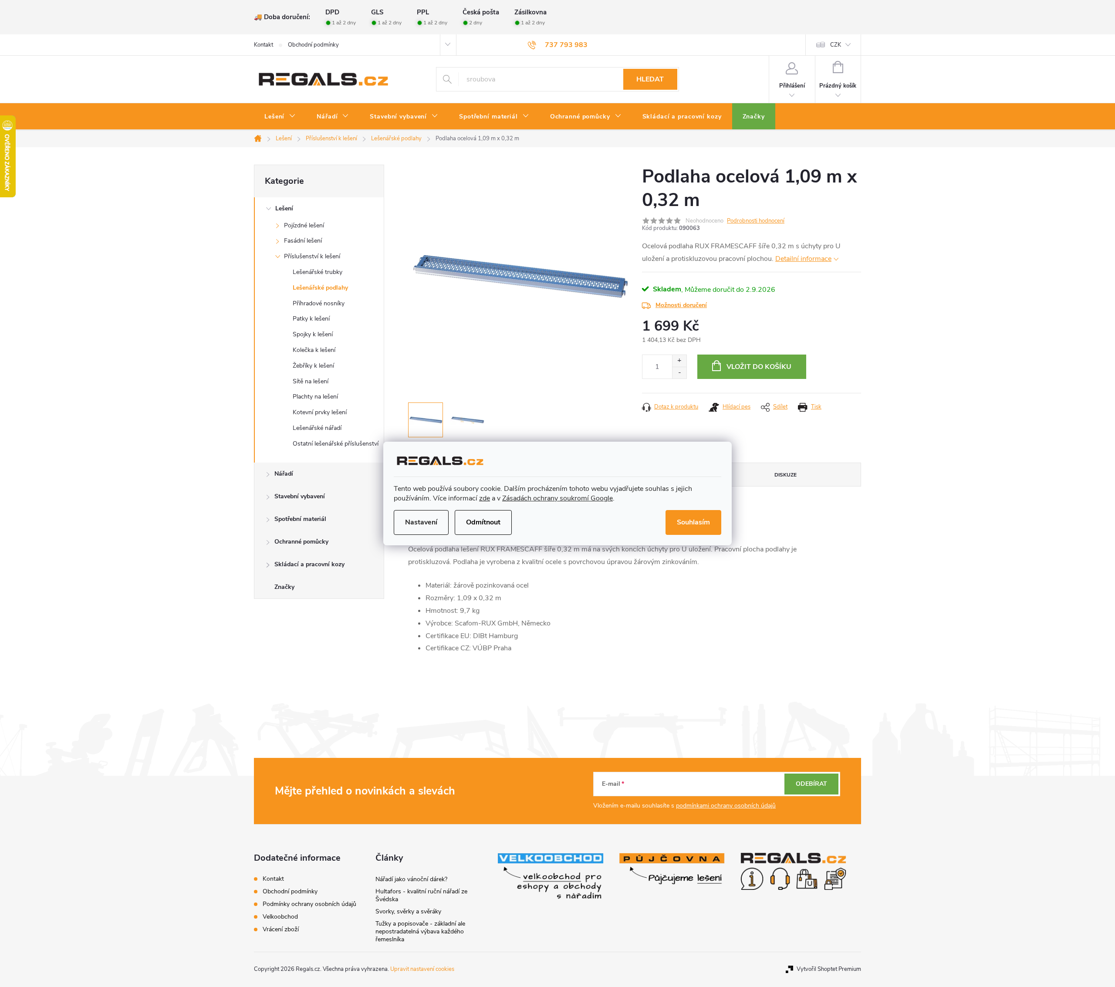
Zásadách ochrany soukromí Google (557, 498)
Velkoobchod (280, 917)
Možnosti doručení (681, 305)
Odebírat (811, 784)
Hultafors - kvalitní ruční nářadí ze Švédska (421, 895)
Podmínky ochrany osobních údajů (309, 904)
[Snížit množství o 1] (679, 373)
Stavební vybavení (299, 496)
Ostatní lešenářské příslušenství (335, 443)
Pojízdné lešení (304, 225)
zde (484, 498)
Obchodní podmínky (313, 45)
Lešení (284, 208)
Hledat (650, 79)
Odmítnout (483, 522)
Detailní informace (803, 259)
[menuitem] (280, 116)
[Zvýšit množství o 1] (679, 361)
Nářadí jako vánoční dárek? (411, 879)
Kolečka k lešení (314, 350)
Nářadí (283, 474)
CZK (835, 45)
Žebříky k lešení (313, 366)
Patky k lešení (311, 318)
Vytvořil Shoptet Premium (829, 969)
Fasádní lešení (303, 241)
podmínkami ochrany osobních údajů (726, 805)
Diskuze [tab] (785, 474)
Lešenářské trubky (317, 272)
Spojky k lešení (313, 334)
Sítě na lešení (310, 381)
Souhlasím (693, 522)
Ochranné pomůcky (301, 541)
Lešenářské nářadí (317, 428)
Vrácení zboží (281, 929)
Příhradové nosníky (319, 303)
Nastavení (421, 522)
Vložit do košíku (758, 367)
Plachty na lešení (315, 396)
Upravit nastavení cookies (422, 969)
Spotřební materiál (300, 519)
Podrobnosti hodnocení (755, 220)
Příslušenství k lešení (312, 256)
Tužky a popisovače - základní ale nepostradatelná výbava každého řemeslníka (420, 931)
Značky (284, 587)
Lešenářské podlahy (320, 288)
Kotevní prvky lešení (320, 412)
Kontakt (263, 45)
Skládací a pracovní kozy (309, 564)
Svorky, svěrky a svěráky (408, 911)
